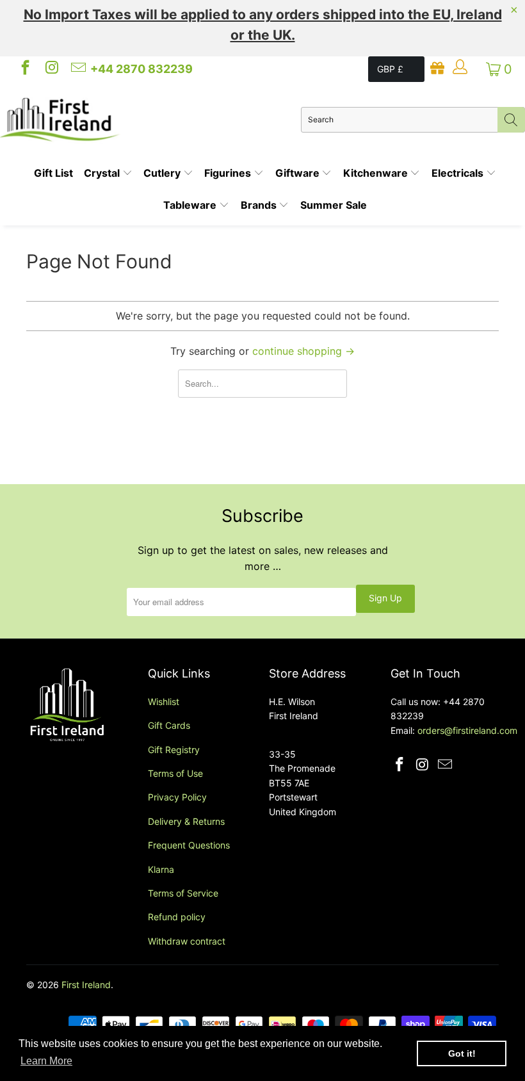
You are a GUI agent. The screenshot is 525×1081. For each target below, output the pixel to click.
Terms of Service (183, 893)
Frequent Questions (189, 845)
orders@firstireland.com (467, 730)
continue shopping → (303, 351)
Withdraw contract (186, 941)
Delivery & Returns (186, 821)
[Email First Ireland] (77, 69)
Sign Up (385, 597)
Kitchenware (376, 173)
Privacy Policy (177, 797)
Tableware (191, 205)
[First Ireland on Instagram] (50, 69)
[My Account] (459, 69)
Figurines (229, 173)
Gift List (53, 173)
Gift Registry (174, 749)
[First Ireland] (150, 120)
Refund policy (177, 916)
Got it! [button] (462, 1053)
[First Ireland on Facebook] (24, 69)
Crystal (103, 173)
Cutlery (163, 173)
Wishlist (163, 701)
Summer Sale (333, 205)
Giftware (298, 173)
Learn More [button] (46, 1060)
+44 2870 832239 (141, 69)
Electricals (459, 173)
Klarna (161, 869)
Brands (260, 205)
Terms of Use (175, 773)
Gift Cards (169, 725)
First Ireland (86, 984)
